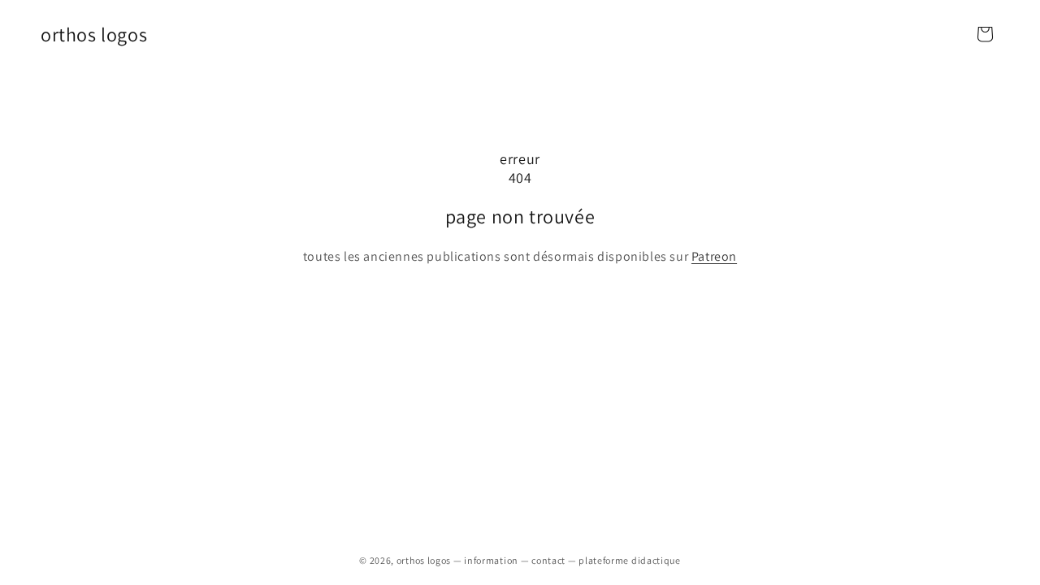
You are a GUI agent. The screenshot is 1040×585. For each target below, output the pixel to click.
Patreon (714, 256)
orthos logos (423, 560)
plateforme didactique (629, 560)
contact (548, 560)
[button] (985, 34)
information (491, 560)
